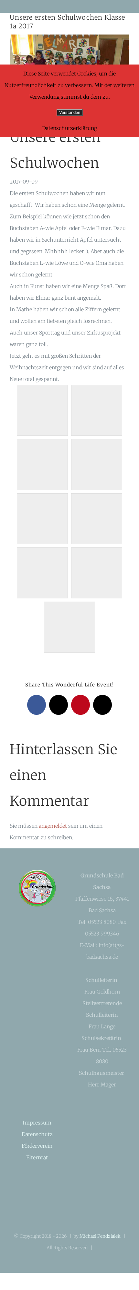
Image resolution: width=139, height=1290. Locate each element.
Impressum (37, 1122)
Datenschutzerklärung (69, 128)
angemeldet (53, 826)
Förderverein (37, 1146)
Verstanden (69, 112)
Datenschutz (37, 1134)
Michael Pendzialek (100, 1236)
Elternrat (37, 1157)
